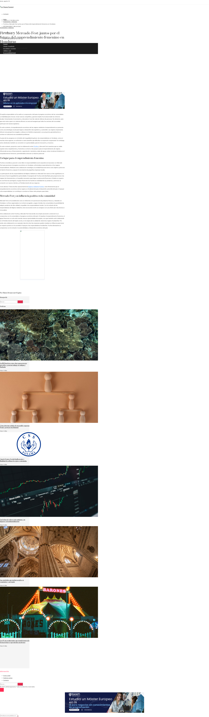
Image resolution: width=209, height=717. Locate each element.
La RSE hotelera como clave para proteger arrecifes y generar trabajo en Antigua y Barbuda (13, 365)
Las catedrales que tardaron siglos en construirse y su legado (12, 581)
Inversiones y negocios (7, 27)
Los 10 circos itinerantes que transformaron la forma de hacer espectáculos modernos (14, 641)
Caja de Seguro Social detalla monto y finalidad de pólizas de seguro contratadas (13, 460)
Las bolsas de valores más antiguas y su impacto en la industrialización (12, 520)
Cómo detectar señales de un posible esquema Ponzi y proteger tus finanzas (14, 426)
